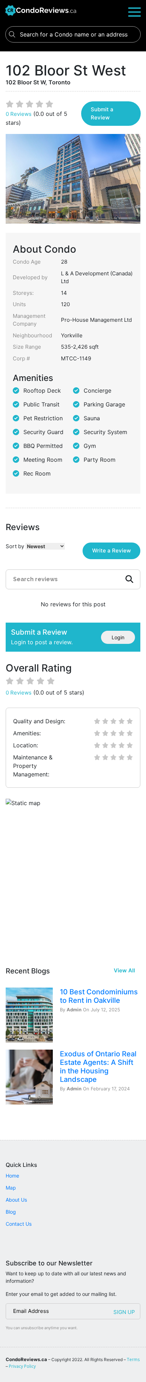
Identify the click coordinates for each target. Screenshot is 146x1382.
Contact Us (19, 1224)
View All (124, 970)
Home (12, 1176)
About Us (16, 1200)
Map (11, 1188)
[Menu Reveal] (134, 11)
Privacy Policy (22, 1366)
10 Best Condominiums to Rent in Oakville (99, 996)
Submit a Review (102, 113)
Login (118, 637)
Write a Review (111, 550)
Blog (11, 1212)
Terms (133, 1359)
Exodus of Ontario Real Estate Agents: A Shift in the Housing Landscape (98, 1067)
